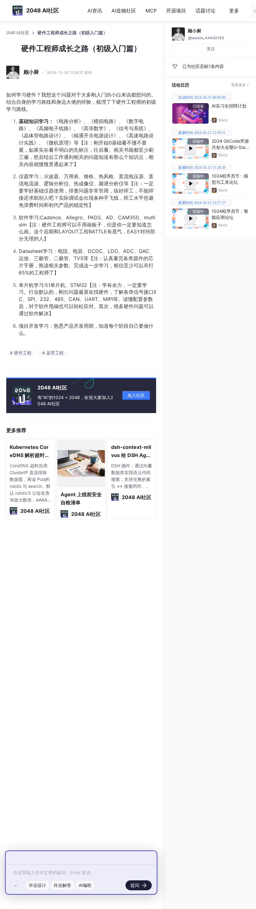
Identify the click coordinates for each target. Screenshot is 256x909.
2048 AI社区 (18, 33)
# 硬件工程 (21, 352)
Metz (223, 120)
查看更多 (238, 85)
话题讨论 (205, 10)
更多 (234, 10)
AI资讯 (94, 10)
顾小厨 (194, 30)
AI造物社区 (123, 10)
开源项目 (176, 10)
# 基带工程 (53, 352)
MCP (151, 10)
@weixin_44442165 (206, 38)
